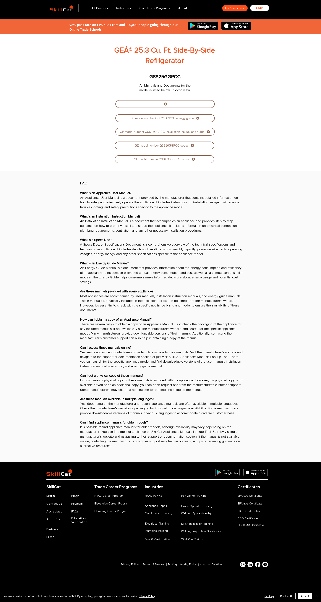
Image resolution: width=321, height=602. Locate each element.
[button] (123, 8)
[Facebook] (257, 564)
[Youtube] (265, 564)
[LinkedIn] (250, 564)
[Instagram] (243, 564)
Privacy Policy (147, 596)
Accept (305, 596)
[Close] (316, 596)
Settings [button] (269, 596)
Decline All (286, 596)
